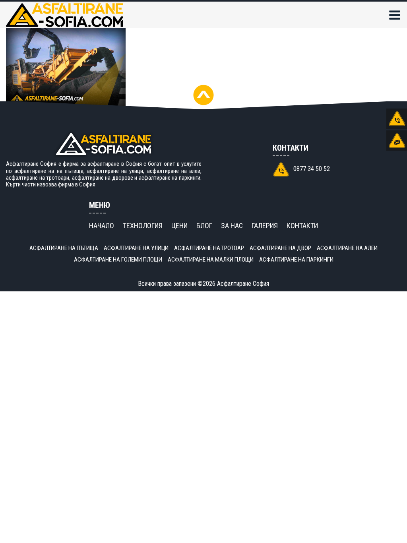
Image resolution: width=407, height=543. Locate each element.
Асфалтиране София (243, 283)
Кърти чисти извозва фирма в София (50, 184)
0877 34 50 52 (311, 169)
